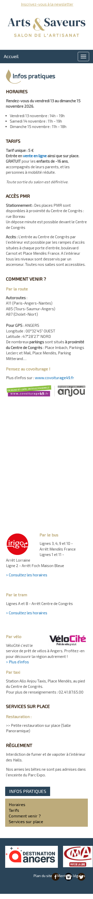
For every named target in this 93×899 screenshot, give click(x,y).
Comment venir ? (25, 815)
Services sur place (26, 821)
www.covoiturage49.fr (54, 377)
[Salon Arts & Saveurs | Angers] (46, 27)
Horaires (17, 804)
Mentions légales (71, 876)
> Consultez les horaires (26, 574)
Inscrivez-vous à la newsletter (47, 4)
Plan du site (43, 876)
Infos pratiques (27, 791)
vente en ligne (35, 155)
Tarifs (14, 810)
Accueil (11, 56)
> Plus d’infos (17, 661)
